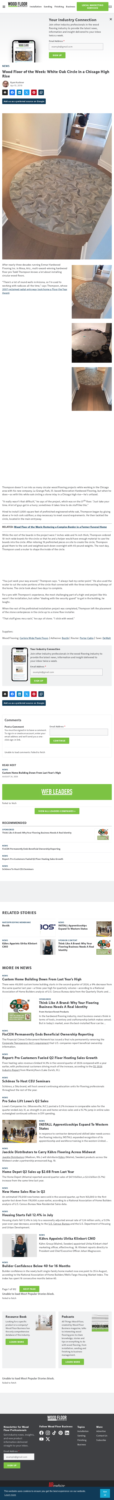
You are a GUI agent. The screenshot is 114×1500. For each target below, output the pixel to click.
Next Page (29, 1289)
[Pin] (34, 92)
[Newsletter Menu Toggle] (110, 6)
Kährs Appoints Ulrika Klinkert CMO (19, 945)
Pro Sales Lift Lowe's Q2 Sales (25, 1101)
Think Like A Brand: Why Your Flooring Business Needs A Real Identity (36, 832)
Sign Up (57, 55)
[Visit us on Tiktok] (54, 1432)
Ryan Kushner (17, 82)
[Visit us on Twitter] (48, 1438)
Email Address (57, 41)
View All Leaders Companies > (56, 811)
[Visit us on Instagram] (48, 1432)
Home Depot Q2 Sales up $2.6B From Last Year (38, 1172)
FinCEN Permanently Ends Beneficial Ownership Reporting (31, 848)
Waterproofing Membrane (16, 922)
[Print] (5, 92)
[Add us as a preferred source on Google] (41, 92)
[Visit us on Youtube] (41, 1438)
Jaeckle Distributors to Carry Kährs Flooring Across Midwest (49, 1152)
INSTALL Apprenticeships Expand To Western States (73, 927)
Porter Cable (87, 638)
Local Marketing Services (92, 6)
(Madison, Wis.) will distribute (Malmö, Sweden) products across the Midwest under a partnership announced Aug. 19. (54, 1158)
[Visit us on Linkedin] (67, 1432)
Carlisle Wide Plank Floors (34, 638)
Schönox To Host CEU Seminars (18, 869)
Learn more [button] (10, 1495)
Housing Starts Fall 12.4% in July (27, 1215)
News (5, 65)
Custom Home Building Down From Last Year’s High (31, 772)
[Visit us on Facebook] (41, 1432)
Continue (59, 740)
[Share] (12, 92)
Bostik (65, 638)
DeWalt (107, 638)
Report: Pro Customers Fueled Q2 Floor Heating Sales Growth (32, 859)
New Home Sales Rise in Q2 (23, 1192)
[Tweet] (26, 92)
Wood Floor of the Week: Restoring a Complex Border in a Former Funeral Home (60, 526)
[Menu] (4, 6)
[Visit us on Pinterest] (61, 1432)
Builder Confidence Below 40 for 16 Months (36, 1266)
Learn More (16, 1341)
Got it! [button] (105, 1493)
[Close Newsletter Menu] (111, 19)
